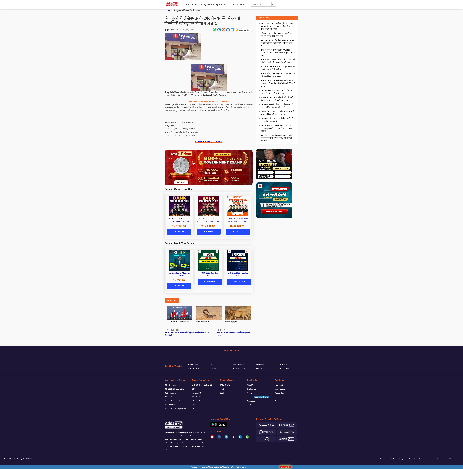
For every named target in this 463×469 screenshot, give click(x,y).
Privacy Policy (454, 459)
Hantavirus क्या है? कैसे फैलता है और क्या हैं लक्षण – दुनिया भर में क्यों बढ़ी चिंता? (276, 105)
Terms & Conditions (438, 459)
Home (167, 10)
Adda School (261, 368)
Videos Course (280, 393)
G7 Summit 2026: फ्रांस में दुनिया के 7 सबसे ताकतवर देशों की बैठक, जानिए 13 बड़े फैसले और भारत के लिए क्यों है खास (277, 26)
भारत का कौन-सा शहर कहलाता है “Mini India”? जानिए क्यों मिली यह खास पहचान (278, 75)
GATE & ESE (225, 385)
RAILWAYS (196, 393)
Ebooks (278, 397)
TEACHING (196, 397)
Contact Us (251, 389)
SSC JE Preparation (173, 397)
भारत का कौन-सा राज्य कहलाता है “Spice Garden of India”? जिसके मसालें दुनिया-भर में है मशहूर (278, 52)
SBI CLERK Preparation (174, 389)
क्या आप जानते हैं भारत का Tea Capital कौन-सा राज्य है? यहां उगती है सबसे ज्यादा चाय (278, 68)
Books (277, 401)
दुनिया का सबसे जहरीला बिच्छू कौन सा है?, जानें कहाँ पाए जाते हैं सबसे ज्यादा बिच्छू (277, 34)
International (196, 4)
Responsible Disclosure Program (392, 459)
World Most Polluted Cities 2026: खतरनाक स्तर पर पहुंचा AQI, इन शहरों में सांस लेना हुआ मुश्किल (278, 128)
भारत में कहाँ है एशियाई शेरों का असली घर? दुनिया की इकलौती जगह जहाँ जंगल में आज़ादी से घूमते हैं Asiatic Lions (277, 43)
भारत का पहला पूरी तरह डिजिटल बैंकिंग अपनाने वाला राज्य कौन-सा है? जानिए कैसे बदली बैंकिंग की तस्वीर (278, 83)
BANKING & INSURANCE (202, 385)
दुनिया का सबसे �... (203, 322)
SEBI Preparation (172, 393)
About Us (250, 385)
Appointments (222, 4)
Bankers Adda (193, 368)
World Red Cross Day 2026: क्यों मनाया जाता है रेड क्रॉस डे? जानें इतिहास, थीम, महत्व (277, 91)
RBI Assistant (170, 405)
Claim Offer (285, 467)
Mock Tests (279, 385)
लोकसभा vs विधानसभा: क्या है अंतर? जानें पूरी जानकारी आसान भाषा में (277, 119)
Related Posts (172, 301)
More (242, 4)
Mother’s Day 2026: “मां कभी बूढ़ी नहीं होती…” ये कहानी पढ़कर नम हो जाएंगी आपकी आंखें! (278, 98)
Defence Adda (284, 368)
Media (249, 393)
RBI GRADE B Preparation (175, 409)
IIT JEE (222, 389)
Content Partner (253, 405)
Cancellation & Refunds (418, 459)
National (185, 4)
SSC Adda (214, 368)
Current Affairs (239, 368)
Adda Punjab (238, 364)
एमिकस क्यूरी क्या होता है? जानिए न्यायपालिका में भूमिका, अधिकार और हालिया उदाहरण (277, 112)
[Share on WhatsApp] (214, 29)
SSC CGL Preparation (173, 401)
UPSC (194, 409)
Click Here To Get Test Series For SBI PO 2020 (209, 101)
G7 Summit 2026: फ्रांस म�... (179, 322)
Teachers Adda (193, 364)
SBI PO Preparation (172, 385)
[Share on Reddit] (223, 29)
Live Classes (280, 389)
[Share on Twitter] (232, 29)
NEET (222, 393)
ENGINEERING (198, 405)
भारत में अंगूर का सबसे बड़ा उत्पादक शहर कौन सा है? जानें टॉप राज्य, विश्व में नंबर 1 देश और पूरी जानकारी (277, 138)
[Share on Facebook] (228, 29)
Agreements (209, 4)
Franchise (251, 401)
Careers (257, 397)
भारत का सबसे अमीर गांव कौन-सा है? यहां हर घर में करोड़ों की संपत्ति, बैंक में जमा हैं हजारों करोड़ (278, 61)
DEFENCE (196, 401)
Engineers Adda (262, 364)
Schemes (234, 4)
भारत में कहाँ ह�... (231, 322)
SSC (194, 389)
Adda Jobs (214, 364)
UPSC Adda (284, 364)
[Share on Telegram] (219, 29)
